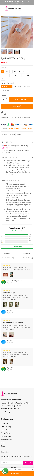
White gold (17, 87)
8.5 (19, 75)
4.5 (15, 71)
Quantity (3, 95)
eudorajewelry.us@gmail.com (10, 408)
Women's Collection (26, 128)
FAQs (3, 443)
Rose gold (27, 87)
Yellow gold (6, 90)
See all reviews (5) (17, 231)
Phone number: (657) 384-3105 (11, 406)
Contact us (4, 423)
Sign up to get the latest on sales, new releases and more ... (16, 457)
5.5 (23, 71)
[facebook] (2, 412)
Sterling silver (11, 83)
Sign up (28, 463)
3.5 (7, 71)
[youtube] (6, 412)
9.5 (28, 75)
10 (2, 79)
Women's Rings (14, 128)
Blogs (3, 446)
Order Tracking (6, 427)
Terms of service (6, 440)
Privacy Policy (5, 433)
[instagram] (10, 412)
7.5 (11, 75)
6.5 (3, 75)
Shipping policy (6, 436)
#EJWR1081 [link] (6, 148)
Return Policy (5, 430)
